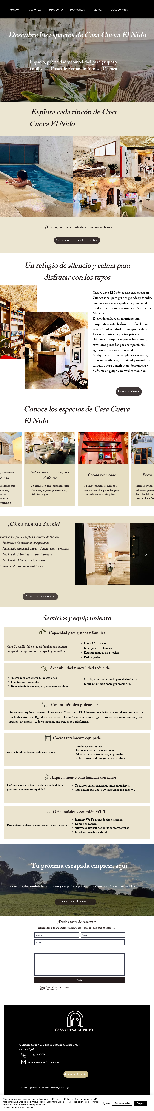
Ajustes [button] (106, 1103)
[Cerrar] (150, 1103)
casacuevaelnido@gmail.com (43, 1062)
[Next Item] (146, 554)
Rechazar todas (122, 1103)
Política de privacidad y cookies (18, 1107)
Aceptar (140, 1103)
